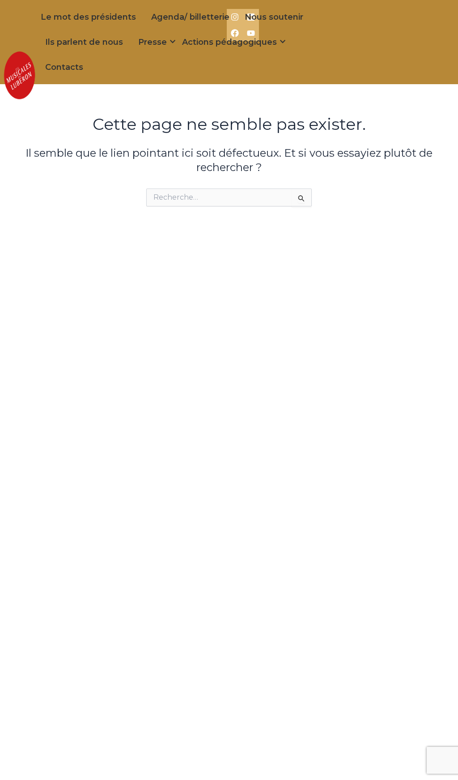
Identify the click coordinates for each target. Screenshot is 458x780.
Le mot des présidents (88, 17)
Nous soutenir (274, 17)
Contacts (64, 67)
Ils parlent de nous (84, 42)
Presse (152, 42)
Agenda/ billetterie (190, 17)
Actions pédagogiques (229, 42)
